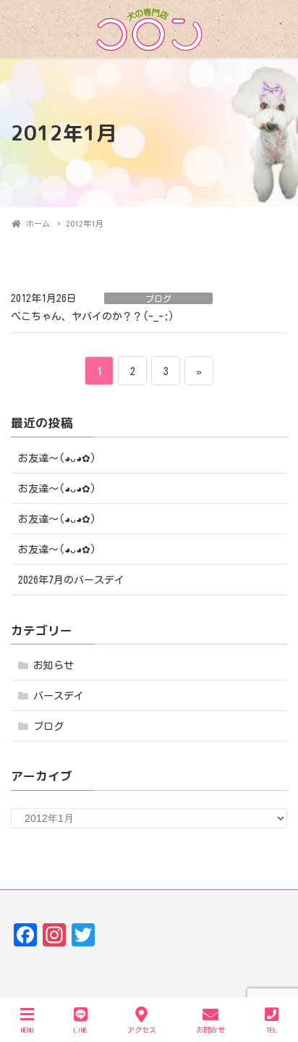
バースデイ (58, 696)
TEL (271, 1029)
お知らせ (53, 665)
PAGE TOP (273, 977)
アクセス (141, 1029)
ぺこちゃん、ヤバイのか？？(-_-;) (92, 316)
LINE (81, 1029)
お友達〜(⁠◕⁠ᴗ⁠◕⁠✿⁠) (57, 458)
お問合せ (210, 1029)
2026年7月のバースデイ (71, 580)
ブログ (158, 298)
